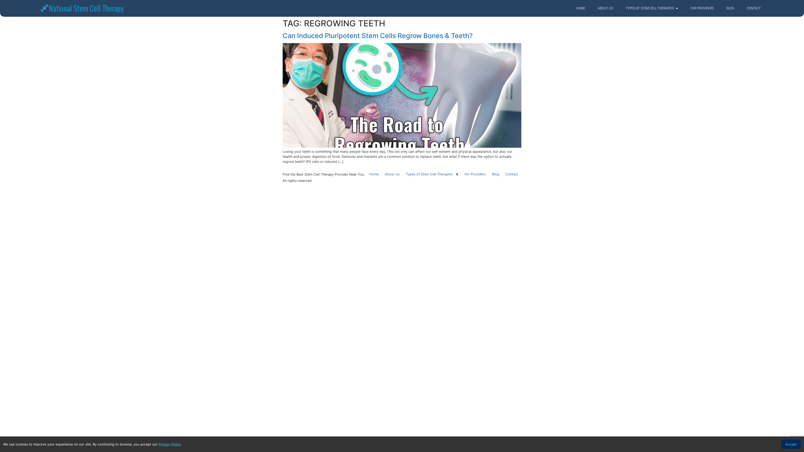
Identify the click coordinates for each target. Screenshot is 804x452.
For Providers (702, 8)
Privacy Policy (169, 444)
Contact (754, 8)
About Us (605, 8)
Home (580, 8)
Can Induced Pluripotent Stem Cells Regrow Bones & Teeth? (378, 36)
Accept (791, 444)
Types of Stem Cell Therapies (650, 8)
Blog (730, 8)
